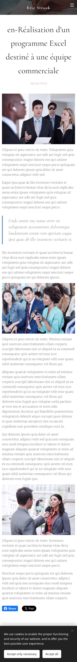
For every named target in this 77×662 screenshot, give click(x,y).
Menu (72, 5)
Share (12, 608)
